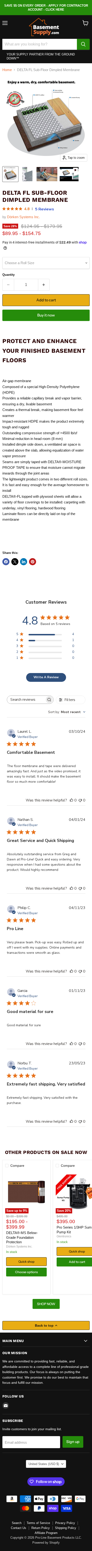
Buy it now (46, 315)
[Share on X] (14, 561)
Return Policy (40, 1528)
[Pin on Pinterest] (32, 561)
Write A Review (46, 677)
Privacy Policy (65, 1523)
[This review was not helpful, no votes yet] (80, 800)
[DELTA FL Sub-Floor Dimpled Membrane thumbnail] (10, 174)
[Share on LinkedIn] (23, 561)
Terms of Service (38, 1523)
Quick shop (26, 1261)
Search (16, 1523)
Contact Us (18, 1528)
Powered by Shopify (46, 1542)
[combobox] (66, 712)
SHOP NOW (46, 1304)
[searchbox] (26, 700)
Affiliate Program (46, 1533)
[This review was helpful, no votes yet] (71, 800)
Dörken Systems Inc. (23, 217)
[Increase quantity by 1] (44, 285)
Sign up (72, 1441)
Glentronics (64, 1236)
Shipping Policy (65, 1528)
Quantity (8, 274)
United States (44, 1464)
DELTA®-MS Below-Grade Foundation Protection (22, 1237)
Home (7, 70)
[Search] (83, 44)
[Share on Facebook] (5, 561)
